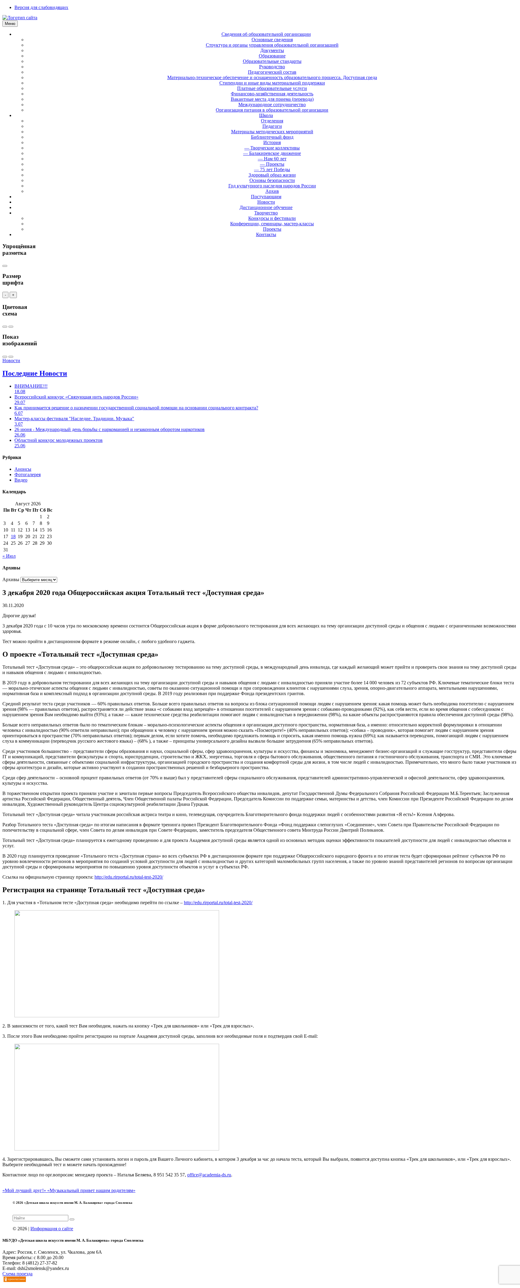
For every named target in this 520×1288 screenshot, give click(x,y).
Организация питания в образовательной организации (272, 109)
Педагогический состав (272, 72)
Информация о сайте (51, 1228)
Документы (272, 50)
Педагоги (272, 126)
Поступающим (266, 196)
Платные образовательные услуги (272, 88)
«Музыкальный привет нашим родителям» (91, 1190)
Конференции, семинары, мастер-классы (272, 223)
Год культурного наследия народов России (272, 185)
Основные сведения (272, 39)
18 (13, 536)
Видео (20, 479)
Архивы (10, 579)
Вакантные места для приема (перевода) (272, 99)
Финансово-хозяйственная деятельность (272, 93)
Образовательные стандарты (272, 61)
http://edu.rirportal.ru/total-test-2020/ (128, 877)
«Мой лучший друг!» (24, 1190)
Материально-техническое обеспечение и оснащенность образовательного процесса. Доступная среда (272, 77)
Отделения (272, 120)
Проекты (272, 229)
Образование (272, 55)
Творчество (266, 212)
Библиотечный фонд (272, 137)
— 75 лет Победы (272, 169)
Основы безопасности (272, 180)
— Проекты (272, 164)
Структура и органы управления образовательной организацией (272, 45)
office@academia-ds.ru (209, 1174)
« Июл (9, 556)
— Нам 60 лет (272, 158)
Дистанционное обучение (266, 207)
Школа (266, 115)
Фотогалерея (27, 474)
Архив (272, 191)
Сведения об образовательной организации (266, 34)
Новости (266, 202)
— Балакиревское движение (272, 153)
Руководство (272, 66)
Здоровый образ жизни (272, 174)
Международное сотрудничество (272, 104)
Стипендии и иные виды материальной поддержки (272, 82)
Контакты (266, 234)
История (272, 142)
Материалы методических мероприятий (272, 131)
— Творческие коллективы (272, 147)
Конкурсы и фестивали (272, 218)
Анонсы (22, 469)
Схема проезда (17, 1273)
